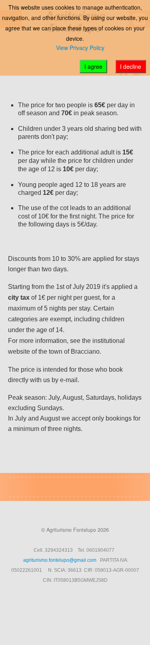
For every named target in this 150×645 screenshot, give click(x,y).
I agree (93, 66)
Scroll (72, 625)
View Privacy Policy (80, 48)
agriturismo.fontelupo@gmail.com (59, 560)
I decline (130, 66)
